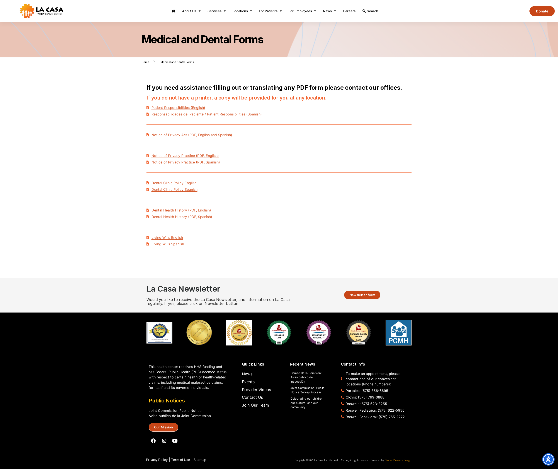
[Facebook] (153, 441)
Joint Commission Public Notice (175, 410)
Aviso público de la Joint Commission (180, 416)
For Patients (268, 11)
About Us (189, 11)
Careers (349, 11)
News (327, 11)
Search (372, 11)
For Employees (300, 11)
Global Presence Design (398, 460)
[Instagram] (164, 441)
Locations (240, 11)
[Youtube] (175, 441)
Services (214, 11)
